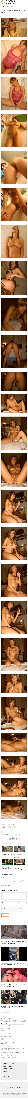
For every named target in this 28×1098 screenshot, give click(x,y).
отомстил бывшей (6, 832)
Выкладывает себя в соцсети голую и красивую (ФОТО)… (18, 868)
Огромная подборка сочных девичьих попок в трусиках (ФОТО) (13, 985)
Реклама (13, 1084)
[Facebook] (8, 1088)
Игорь (2, 1027)
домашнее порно (17, 834)
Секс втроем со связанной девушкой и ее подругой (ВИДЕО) (13, 942)
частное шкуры (11, 827)
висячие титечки (17, 829)
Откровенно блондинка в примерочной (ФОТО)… (7, 855)
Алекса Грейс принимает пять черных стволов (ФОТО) (13, 1007)
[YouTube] (20, 1088)
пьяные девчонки (6, 834)
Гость (2, 1054)
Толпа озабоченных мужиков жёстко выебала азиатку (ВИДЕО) (12, 1024)
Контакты (18, 1084)
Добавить (5, 915)
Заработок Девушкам (8, 1079)
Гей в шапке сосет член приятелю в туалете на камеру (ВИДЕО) (12, 963)
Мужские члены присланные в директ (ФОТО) (12, 1052)
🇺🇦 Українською (9, 15)
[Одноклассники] (15, 1088)
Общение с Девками (8, 1063)
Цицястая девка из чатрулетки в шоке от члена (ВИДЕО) (13, 1042)
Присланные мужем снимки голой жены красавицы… (6, 868)
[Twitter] (13, 1088)
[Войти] (3, 6)
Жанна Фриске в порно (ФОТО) (9, 1015)
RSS (23, 1084)
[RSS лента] (22, 1088)
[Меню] (12, 6)
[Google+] (18, 1088)
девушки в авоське (6, 829)
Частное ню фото (10, 824)
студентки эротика (17, 832)
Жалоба (8, 885)
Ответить (3, 885)
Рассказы (5, 1074)
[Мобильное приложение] (6, 1088)
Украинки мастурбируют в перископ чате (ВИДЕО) (14, 1033)
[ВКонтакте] (10, 1088)
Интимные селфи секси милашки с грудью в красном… (19, 856)
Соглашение (7, 1084)
